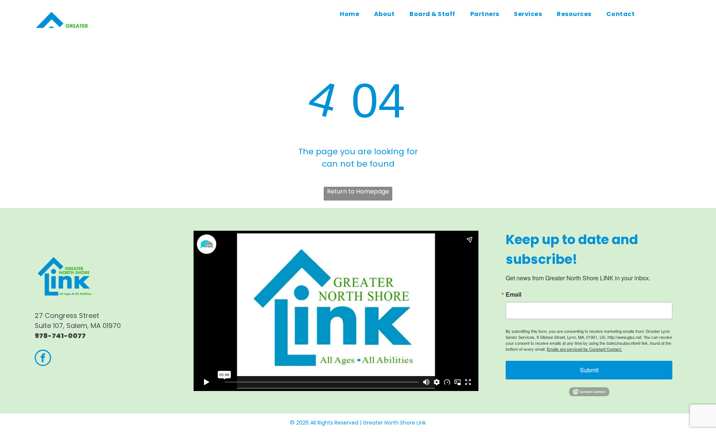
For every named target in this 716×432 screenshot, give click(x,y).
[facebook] (43, 359)
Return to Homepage (358, 191)
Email (513, 294)
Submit (589, 370)
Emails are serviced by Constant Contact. (584, 349)
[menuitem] (349, 14)
